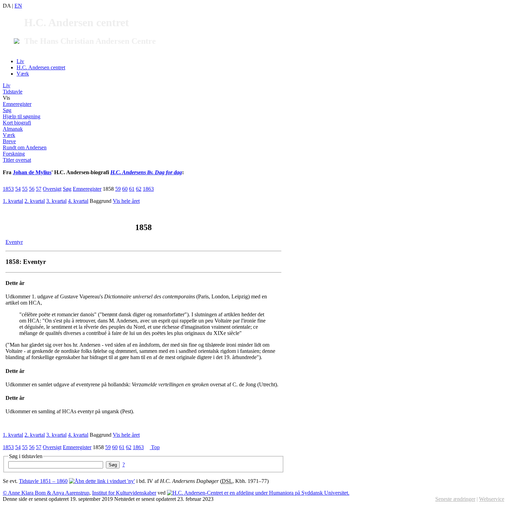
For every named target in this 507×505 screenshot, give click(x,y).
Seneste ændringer (455, 499)
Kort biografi (17, 123)
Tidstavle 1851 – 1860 (43, 481)
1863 (148, 189)
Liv (20, 61)
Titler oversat (17, 160)
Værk (23, 74)
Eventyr (14, 242)
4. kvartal (78, 201)
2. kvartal (34, 201)
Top (155, 447)
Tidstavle (12, 92)
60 (125, 189)
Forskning (14, 154)
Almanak (13, 129)
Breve (9, 141)
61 (132, 189)
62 (138, 189)
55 (25, 189)
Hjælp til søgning (21, 116)
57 (38, 189)
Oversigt (52, 189)
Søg (7, 110)
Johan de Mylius (32, 172)
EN (18, 6)
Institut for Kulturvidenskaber (124, 493)
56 (31, 189)
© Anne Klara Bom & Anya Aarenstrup (46, 493)
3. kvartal (56, 201)
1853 (8, 189)
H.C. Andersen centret (41, 67)
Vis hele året (126, 201)
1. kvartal (13, 201)
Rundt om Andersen (25, 147)
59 (118, 189)
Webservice (491, 499)
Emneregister (17, 104)
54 (18, 189)
